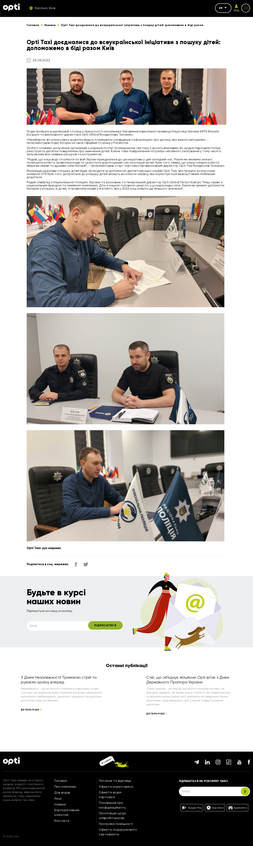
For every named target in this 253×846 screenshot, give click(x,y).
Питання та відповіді (115, 781)
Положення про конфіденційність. (112, 805)
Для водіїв (62, 792)
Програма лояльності (116, 824)
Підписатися (105, 625)
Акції (57, 798)
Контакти (61, 821)
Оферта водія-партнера (111, 794)
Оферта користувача (116, 786)
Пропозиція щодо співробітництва (112, 815)
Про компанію (65, 786)
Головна (60, 781)
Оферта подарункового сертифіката (118, 832)
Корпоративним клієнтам (66, 812)
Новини (60, 804)
